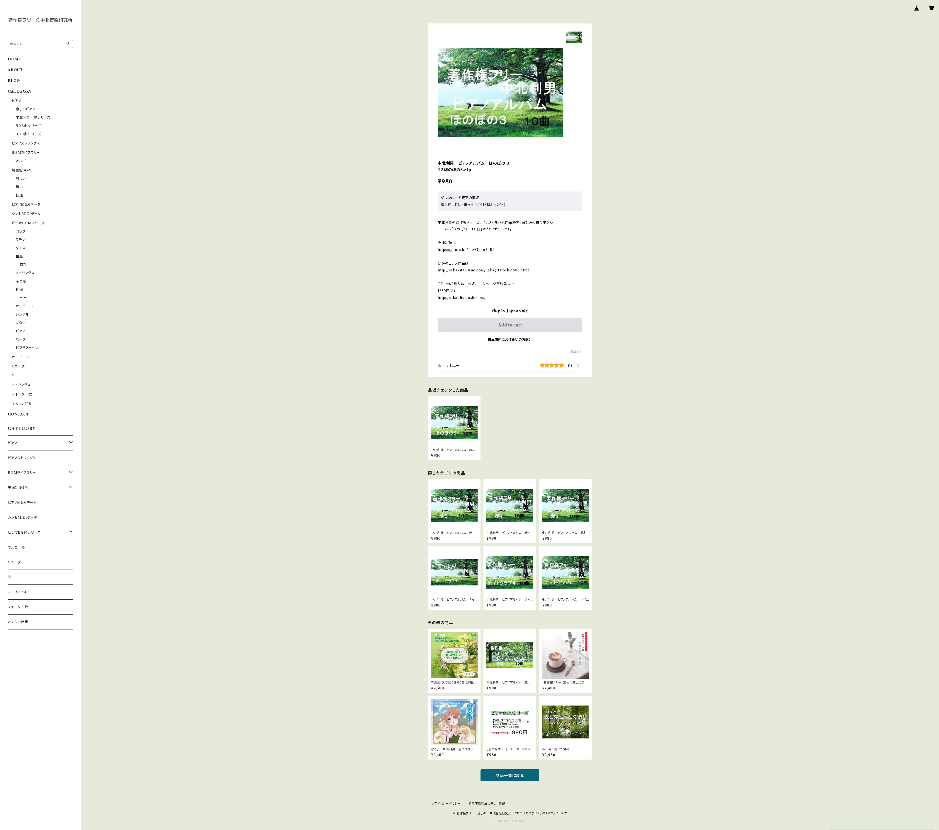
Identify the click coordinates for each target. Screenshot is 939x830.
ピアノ (16, 101)
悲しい (21, 178)
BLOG (14, 81)
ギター (21, 323)
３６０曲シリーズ (28, 134)
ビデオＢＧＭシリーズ (28, 223)
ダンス (20, 248)
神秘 (19, 289)
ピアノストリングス (26, 143)
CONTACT (18, 414)
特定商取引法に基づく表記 (487, 803)
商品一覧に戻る (510, 775)
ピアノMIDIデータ (26, 204)
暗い (19, 187)
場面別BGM (22, 170)
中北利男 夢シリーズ (33, 117)
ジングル (22, 314)
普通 (19, 195)
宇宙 (23, 298)
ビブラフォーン (27, 348)
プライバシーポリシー (446, 803)
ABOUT (15, 70)
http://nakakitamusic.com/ (462, 297)
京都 (23, 264)
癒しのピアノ (25, 109)
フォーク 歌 (22, 394)
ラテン (20, 239)
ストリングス (25, 273)
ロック (20, 231)
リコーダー (20, 366)
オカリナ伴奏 (22, 403)
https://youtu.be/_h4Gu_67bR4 (466, 249)
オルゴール (24, 161)
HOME (14, 59)
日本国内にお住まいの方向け (510, 339)
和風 (19, 256)
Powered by (504, 821)
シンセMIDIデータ (26, 214)
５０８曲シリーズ (28, 125)
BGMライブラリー (26, 152)
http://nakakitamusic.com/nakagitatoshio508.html (483, 270)
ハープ (21, 339)
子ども (21, 281)
